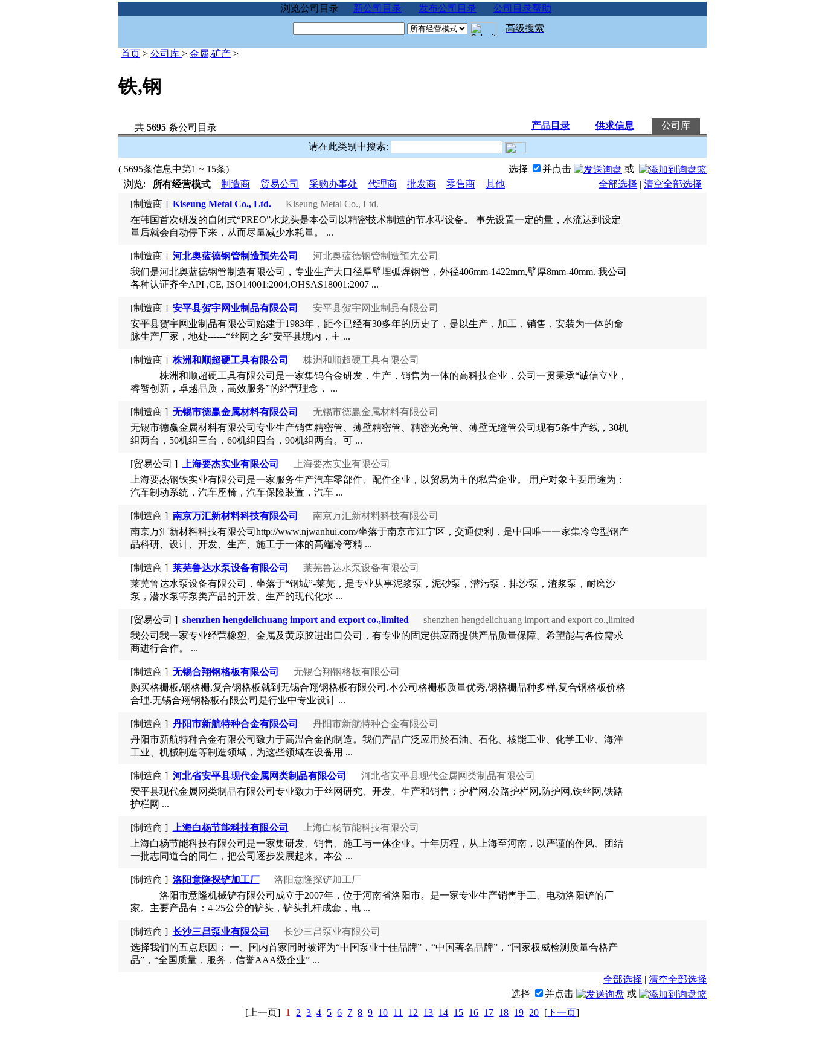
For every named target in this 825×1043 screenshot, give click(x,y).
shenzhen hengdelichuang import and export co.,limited (295, 620)
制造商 (235, 184)
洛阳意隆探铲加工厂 (216, 879)
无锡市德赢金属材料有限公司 (235, 412)
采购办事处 (333, 184)
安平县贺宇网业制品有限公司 (235, 308)
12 (413, 1012)
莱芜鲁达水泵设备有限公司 (231, 568)
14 (443, 1012)
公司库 (166, 53)
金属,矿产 (210, 53)
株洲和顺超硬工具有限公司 (231, 360)
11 (398, 1012)
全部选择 (618, 184)
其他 (495, 184)
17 (488, 1012)
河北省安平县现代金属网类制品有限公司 (260, 775)
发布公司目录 (448, 8)
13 (428, 1012)
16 (473, 1012)
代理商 (382, 184)
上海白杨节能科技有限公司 (231, 827)
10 (383, 1012)
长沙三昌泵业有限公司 (221, 931)
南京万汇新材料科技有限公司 (235, 516)
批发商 (421, 184)
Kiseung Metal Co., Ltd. (222, 204)
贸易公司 (279, 184)
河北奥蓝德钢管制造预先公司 (235, 256)
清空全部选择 (673, 184)
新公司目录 (377, 8)
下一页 (561, 1012)
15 (458, 1012)
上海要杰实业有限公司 (230, 464)
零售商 (460, 184)
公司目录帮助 (522, 8)
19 (519, 1012)
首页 (130, 53)
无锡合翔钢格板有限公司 (226, 672)
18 (504, 1012)
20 (534, 1012)
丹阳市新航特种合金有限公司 (235, 723)
